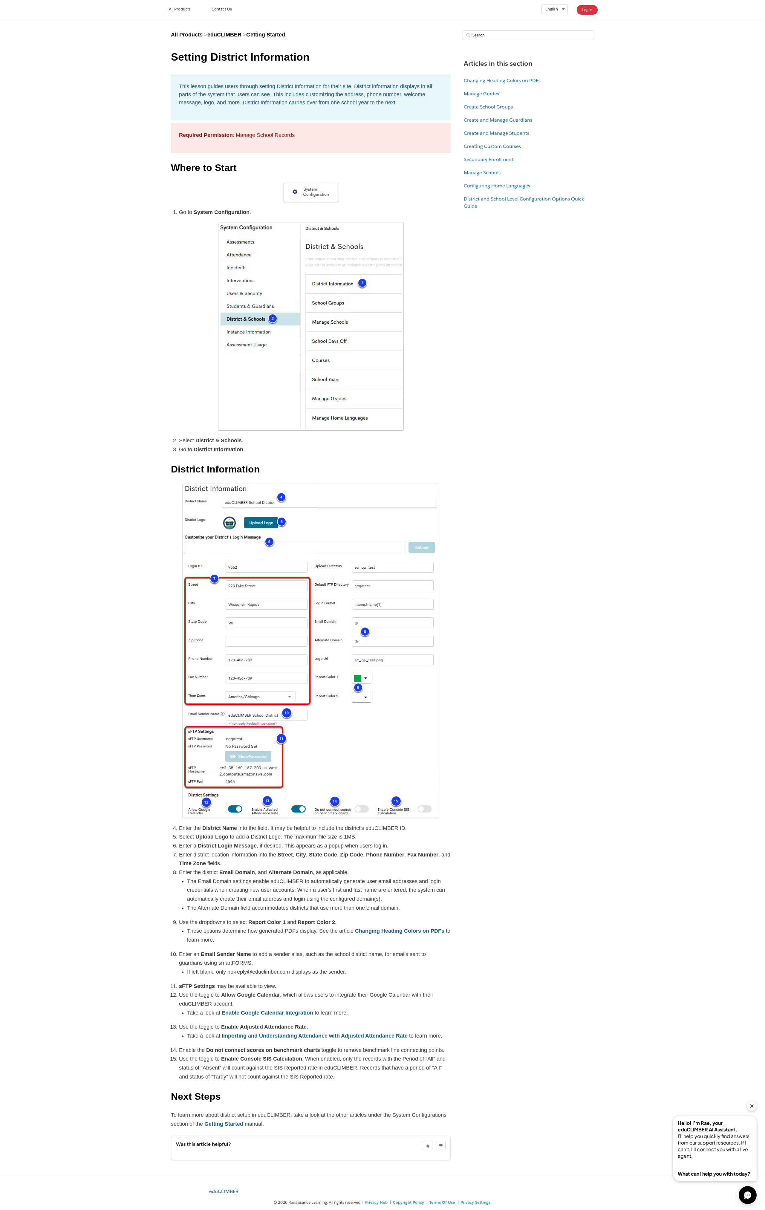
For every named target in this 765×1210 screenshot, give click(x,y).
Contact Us (222, 9)
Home (179, 10)
